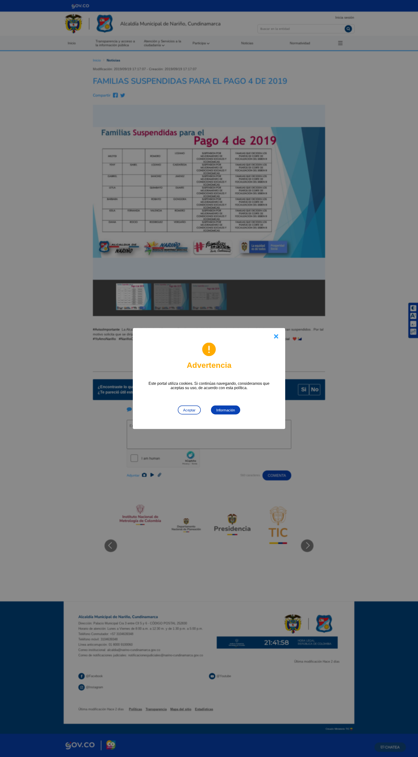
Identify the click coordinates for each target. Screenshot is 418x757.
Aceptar (189, 410)
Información (225, 410)
